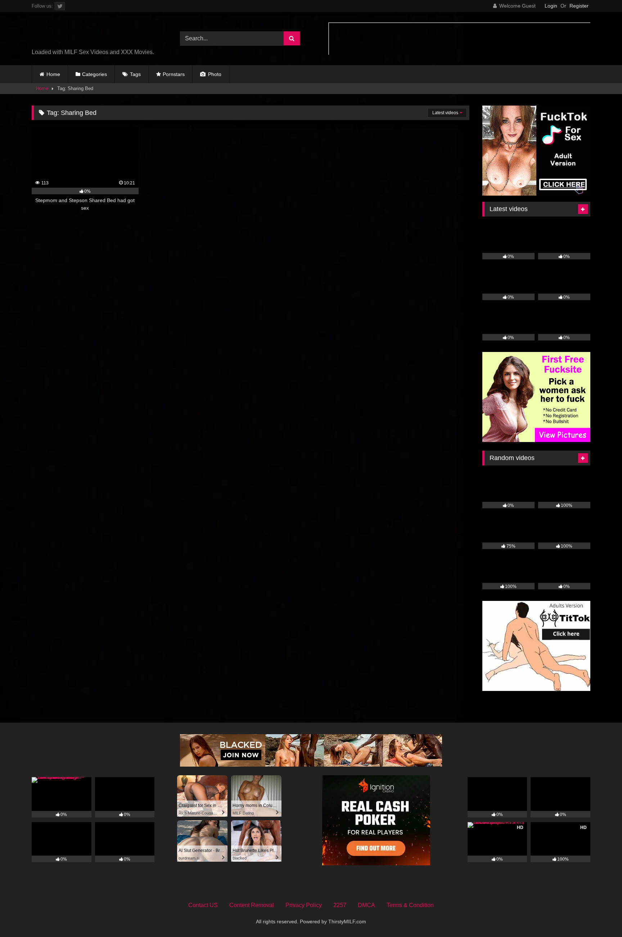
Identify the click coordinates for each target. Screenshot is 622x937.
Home (53, 74)
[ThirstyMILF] (95, 33)
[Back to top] (600, 916)
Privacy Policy (303, 905)
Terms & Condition (410, 905)
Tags (135, 74)
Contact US (203, 905)
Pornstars (174, 74)
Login (551, 6)
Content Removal (251, 905)
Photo (214, 74)
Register (579, 6)
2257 (339, 905)
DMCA (366, 905)
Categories (94, 74)
